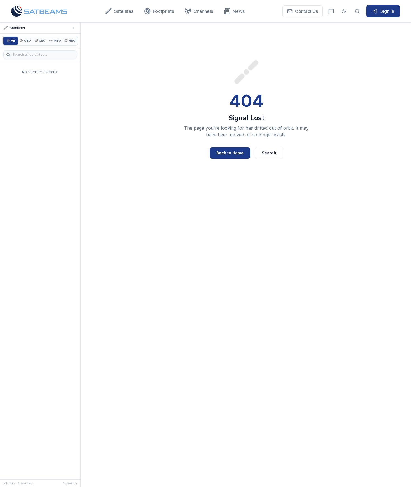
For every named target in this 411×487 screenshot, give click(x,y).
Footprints (163, 11)
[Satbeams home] (39, 11)
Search (269, 152)
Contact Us (306, 11)
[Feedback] (331, 11)
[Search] (357, 11)
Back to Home (230, 152)
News (239, 11)
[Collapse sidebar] (74, 28)
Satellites (123, 11)
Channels (203, 11)
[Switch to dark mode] (343, 11)
